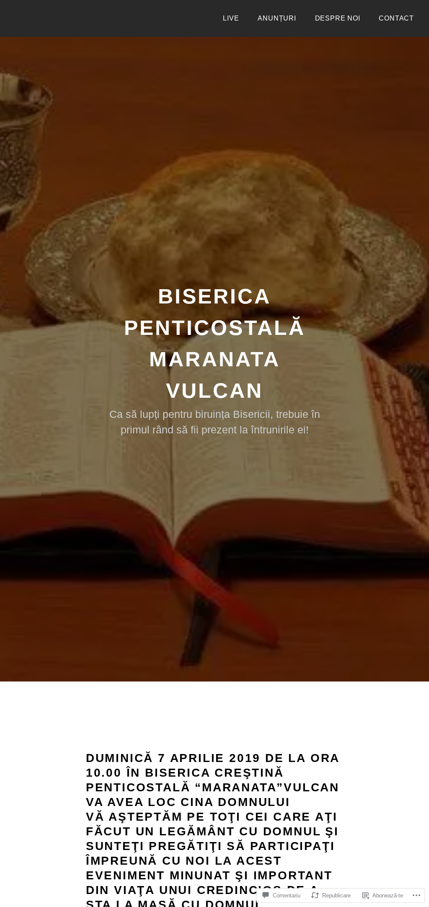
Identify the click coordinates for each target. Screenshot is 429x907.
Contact (396, 18)
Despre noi (337, 18)
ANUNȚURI (277, 18)
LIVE (231, 18)
